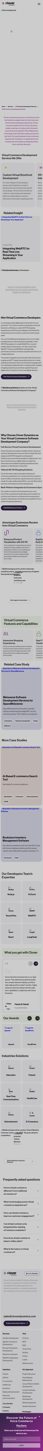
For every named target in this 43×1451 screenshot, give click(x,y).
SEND (21, 1445)
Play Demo (21, 1426)
